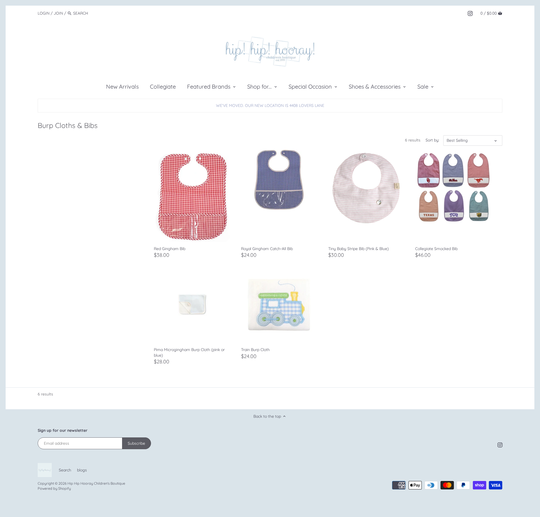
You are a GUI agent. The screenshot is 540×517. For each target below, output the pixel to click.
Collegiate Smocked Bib (436, 248)
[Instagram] (470, 13)
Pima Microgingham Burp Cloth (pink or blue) (189, 352)
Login (44, 13)
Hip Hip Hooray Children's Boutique (96, 483)
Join (58, 13)
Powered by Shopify (54, 488)
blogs (82, 470)
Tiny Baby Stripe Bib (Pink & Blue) (358, 248)
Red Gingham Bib (169, 248)
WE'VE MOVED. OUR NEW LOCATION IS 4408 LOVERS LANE (270, 105)
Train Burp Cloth (255, 349)
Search (65, 470)
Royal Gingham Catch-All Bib (267, 248)
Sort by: (432, 140)
